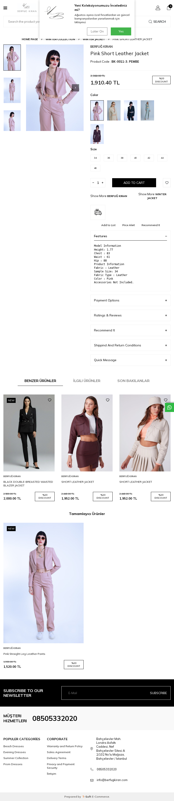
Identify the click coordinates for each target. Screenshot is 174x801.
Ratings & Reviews (108, 315)
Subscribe (158, 693)
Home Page (30, 39)
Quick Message (105, 360)
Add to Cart (134, 183)
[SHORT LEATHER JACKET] (87, 432)
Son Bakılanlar (133, 380)
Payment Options (106, 300)
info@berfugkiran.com (112, 780)
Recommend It (151, 225)
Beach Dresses (13, 746)
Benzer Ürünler (40, 380)
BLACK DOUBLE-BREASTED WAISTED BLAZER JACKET (28, 483)
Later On (97, 31)
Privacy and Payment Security (61, 765)
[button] (75, 87)
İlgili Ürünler (86, 380)
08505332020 (54, 718)
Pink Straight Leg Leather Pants (24, 654)
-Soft (87, 796)
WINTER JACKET (94, 39)
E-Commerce (100, 796)
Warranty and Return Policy (64, 746)
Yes (121, 31)
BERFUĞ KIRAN (101, 46)
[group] (55, 87)
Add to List (108, 225)
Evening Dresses (14, 752)
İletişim (51, 773)
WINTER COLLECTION (60, 39)
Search (159, 22)
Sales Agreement (58, 752)
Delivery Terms (56, 758)
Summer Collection (15, 758)
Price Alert (128, 225)
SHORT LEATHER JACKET (77, 481)
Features (100, 236)
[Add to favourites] (49, 400)
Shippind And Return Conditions (117, 345)
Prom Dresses (12, 764)
